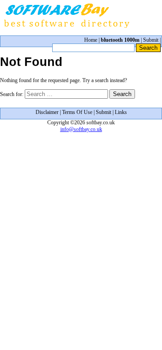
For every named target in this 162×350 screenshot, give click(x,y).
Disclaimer (47, 112)
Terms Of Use (77, 112)
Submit (150, 40)
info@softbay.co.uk (81, 129)
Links (121, 112)
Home (90, 40)
